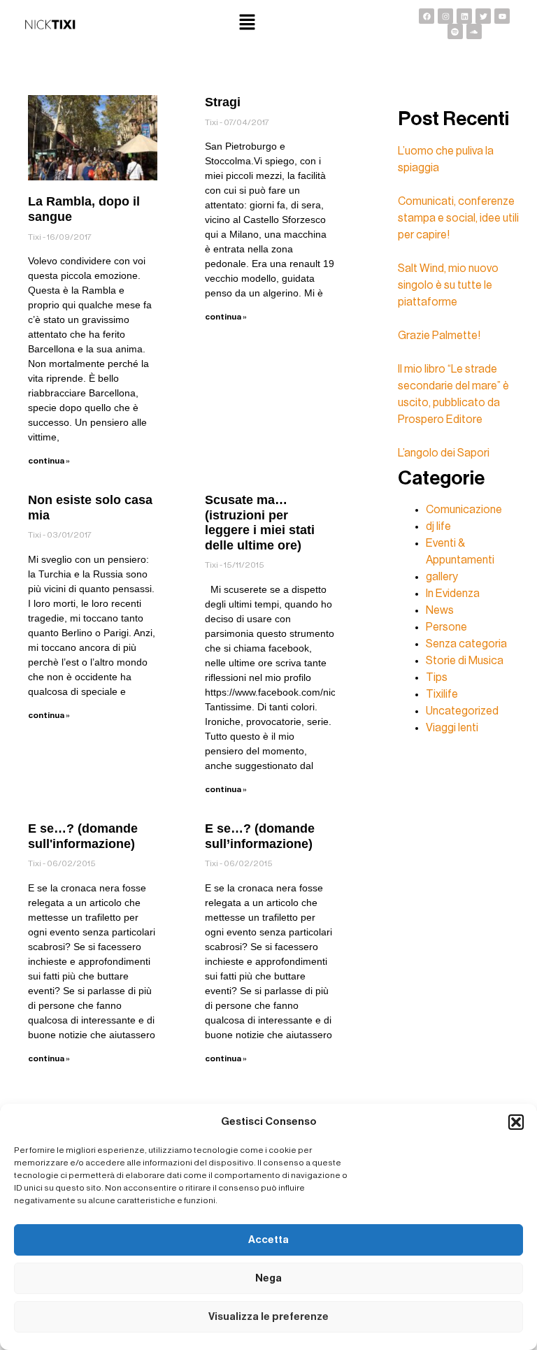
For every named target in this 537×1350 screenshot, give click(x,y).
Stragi (223, 102)
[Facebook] (426, 16)
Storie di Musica (464, 660)
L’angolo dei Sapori (443, 453)
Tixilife (442, 694)
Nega (268, 1278)
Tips (437, 677)
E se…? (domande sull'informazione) (83, 836)
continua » (49, 461)
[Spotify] (455, 31)
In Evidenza (453, 593)
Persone (446, 627)
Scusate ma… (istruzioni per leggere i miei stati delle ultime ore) (260, 522)
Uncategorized (462, 711)
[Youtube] (502, 16)
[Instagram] (445, 16)
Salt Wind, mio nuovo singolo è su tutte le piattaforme (448, 285)
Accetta (268, 1240)
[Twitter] (483, 16)
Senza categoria (466, 643)
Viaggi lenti (452, 727)
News (440, 610)
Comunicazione (464, 509)
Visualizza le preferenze (268, 1317)
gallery (442, 576)
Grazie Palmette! (439, 335)
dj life (438, 526)
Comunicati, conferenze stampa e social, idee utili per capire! (458, 218)
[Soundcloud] (474, 31)
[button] (516, 1122)
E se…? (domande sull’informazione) (260, 836)
